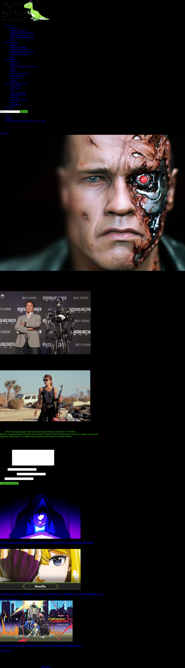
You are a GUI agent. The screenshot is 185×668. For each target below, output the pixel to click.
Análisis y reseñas (18, 30)
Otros (12, 40)
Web (2, 478)
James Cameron (34, 432)
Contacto (9, 107)
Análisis (13, 64)
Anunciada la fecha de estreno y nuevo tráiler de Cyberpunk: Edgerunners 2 (41, 645)
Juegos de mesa (17, 95)
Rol (11, 90)
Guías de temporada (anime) (22, 38)
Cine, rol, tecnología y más (16, 83)
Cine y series (16, 85)
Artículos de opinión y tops (22, 33)
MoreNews (46, 667)
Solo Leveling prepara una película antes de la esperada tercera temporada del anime (47, 542)
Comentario (5, 465)
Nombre (3, 469)
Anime (8, 26)
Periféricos (15, 78)
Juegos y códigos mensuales (23, 66)
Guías (12, 69)
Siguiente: (36, 436)
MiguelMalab (6, 651)
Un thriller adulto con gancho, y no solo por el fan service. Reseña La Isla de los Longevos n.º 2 (52, 594)
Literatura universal (18, 93)
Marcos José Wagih (9, 599)
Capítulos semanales (19, 35)
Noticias (13, 28)
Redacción (5, 133)
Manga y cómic (11, 42)
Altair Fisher (5, 548)
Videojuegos (10, 59)
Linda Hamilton (48, 432)
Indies (13, 71)
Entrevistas (15, 97)
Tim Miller (71, 432)
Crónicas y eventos (18, 100)
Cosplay (13, 102)
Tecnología (15, 88)
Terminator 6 (60, 432)
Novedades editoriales (20, 49)
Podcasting (15, 105)
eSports (13, 81)
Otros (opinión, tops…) (19, 73)
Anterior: (49, 434)
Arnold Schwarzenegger (15, 432)
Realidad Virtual (17, 76)
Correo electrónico (8, 474)
